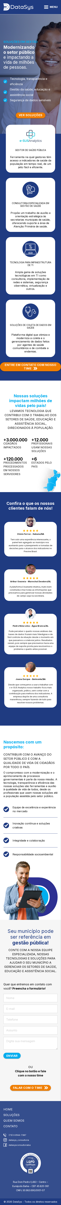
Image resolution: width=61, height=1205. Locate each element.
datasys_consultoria (19, 1140)
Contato (10, 1126)
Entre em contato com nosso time (30, 366)
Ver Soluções (30, 115)
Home (8, 1109)
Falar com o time (27, 1087)
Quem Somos (13, 1120)
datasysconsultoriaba (20, 1145)
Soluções (11, 1115)
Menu (54, 7)
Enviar (12, 1055)
